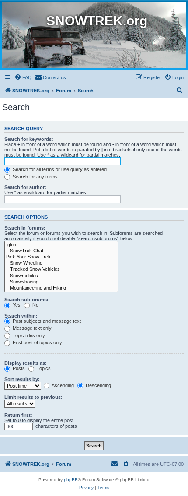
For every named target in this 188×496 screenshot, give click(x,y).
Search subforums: (26, 299)
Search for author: (25, 187)
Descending (97, 385)
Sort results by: (22, 379)
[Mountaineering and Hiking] (61, 288)
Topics (43, 368)
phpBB (71, 479)
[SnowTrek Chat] (61, 251)
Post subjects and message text (46, 321)
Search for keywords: (28, 139)
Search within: (21, 315)
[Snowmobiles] (61, 276)
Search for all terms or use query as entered (59, 169)
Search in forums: (24, 228)
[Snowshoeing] (61, 282)
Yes (16, 304)
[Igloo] (61, 245)
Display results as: (25, 363)
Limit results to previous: (33, 397)
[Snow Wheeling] (61, 263)
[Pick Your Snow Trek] (61, 257)
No (34, 304)
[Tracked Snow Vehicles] (61, 269)
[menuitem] (23, 77)
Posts (18, 368)
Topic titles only (28, 335)
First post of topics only (36, 342)
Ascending (62, 385)
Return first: (18, 415)
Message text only (31, 328)
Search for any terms (34, 176)
